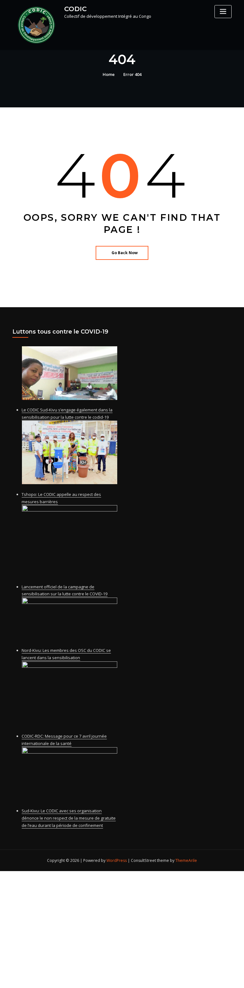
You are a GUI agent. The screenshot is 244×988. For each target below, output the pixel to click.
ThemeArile (186, 860)
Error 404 (132, 74)
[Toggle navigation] (223, 11)
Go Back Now (125, 252)
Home (109, 74)
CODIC (75, 9)
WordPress (116, 860)
